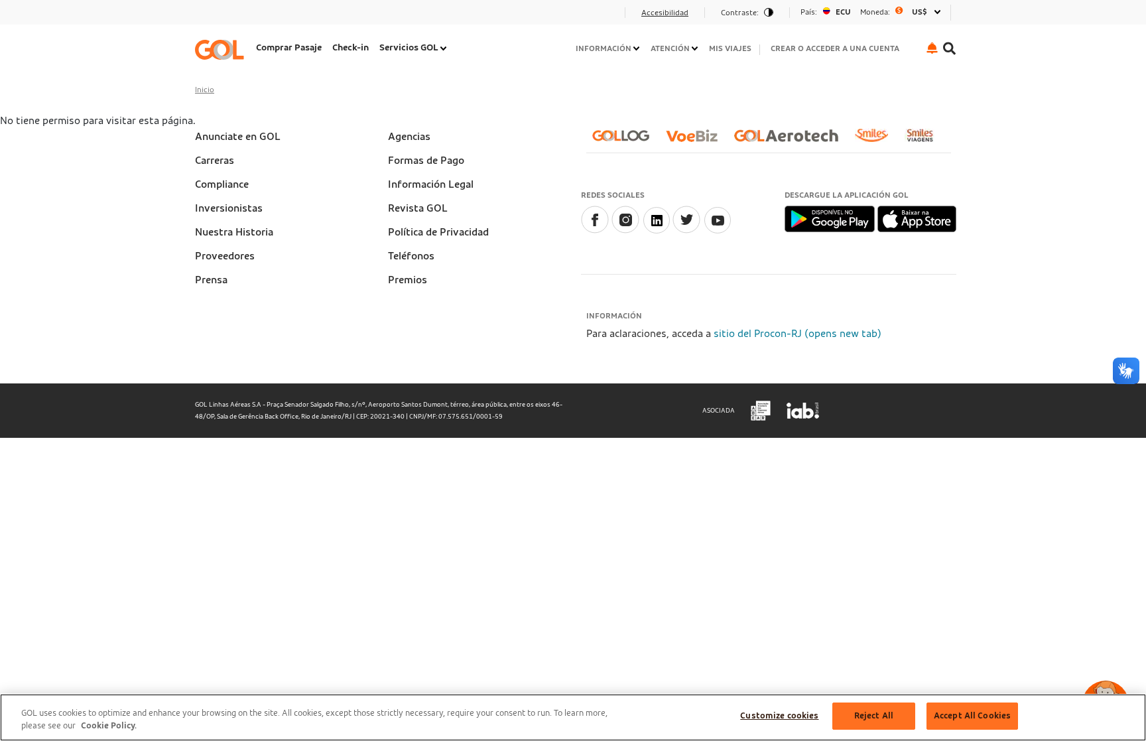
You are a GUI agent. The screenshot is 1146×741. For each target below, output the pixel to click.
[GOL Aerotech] (791, 141)
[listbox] (870, 12)
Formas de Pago (426, 160)
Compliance (222, 184)
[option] (870, 12)
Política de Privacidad (438, 232)
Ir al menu (223, 16)
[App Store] (916, 218)
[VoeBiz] (697, 141)
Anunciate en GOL (238, 136)
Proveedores (225, 256)
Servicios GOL (408, 47)
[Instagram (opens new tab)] (625, 230)
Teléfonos (411, 256)
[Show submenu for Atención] (696, 48)
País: (808, 12)
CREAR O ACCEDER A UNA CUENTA (835, 48)
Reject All (873, 716)
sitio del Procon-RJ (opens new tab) (797, 333)
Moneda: (875, 12)
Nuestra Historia (234, 232)
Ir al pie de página (241, 16)
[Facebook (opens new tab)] (595, 230)
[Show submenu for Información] (637, 48)
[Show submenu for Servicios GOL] (444, 48)
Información (603, 48)
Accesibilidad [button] (664, 13)
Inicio (204, 90)
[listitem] (289, 49)
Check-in (350, 47)
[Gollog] (626, 141)
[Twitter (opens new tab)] (686, 230)
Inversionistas (229, 208)
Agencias (409, 136)
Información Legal (431, 184)
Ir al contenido (233, 16)
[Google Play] (831, 218)
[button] (932, 48)
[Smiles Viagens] (925, 141)
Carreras (214, 160)
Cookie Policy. (109, 726)
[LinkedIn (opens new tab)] (656, 230)
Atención (670, 48)
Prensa (211, 280)
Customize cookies (779, 716)
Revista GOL (418, 208)
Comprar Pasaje (289, 47)
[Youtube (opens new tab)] (717, 230)
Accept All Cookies (972, 716)
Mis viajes (730, 48)
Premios (407, 280)
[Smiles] (877, 141)
